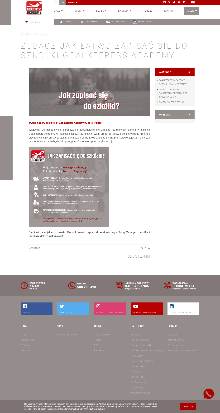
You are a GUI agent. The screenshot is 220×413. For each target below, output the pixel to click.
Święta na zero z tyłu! (171, 102)
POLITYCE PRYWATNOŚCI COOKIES (88, 409)
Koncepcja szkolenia (67, 334)
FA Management (139, 382)
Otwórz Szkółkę (102, 334)
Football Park (137, 376)
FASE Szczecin (138, 355)
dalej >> (145, 248)
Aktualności (26, 350)
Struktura (135, 334)
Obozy (148, 10)
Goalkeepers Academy (142, 360)
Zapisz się (172, 334)
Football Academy (140, 339)
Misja (23, 334)
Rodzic (190, 10)
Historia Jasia (27, 339)
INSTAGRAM (176, 289)
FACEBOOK (185, 289)
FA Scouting (137, 387)
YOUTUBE (193, 289)
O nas (57, 10)
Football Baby (138, 366)
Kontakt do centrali (140, 392)
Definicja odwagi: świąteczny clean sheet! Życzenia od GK (173, 93)
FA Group (123, 10)
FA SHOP (168, 10)
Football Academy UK (141, 345)
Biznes (100, 10)
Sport (78, 10)
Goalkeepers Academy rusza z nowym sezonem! (173, 82)
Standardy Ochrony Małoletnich (183, 350)
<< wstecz (34, 248)
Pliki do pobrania (175, 345)
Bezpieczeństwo (175, 339)
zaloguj (72, 2)
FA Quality (26, 345)
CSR (96, 345)
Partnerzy (99, 350)
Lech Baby (136, 371)
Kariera (97, 339)
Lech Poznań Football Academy (146, 350)
